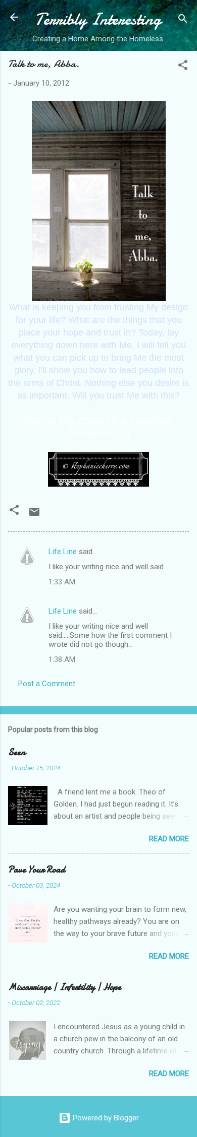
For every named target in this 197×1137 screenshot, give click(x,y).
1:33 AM (61, 581)
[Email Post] (34, 515)
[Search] (183, 20)
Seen (16, 752)
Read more (169, 838)
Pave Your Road (36, 869)
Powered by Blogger (105, 1117)
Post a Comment (46, 683)
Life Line (62, 551)
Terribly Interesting (98, 19)
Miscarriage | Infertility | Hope (64, 987)
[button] (183, 67)
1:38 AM (61, 659)
